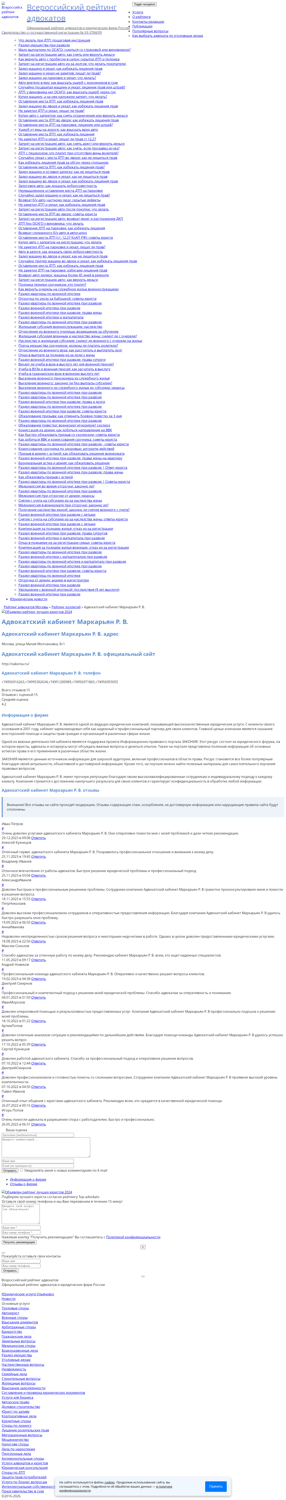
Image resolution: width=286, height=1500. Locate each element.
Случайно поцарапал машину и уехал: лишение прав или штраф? (71, 87)
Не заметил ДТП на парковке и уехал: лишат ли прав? (61, 247)
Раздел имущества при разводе (44, 45)
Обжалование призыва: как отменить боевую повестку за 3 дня (70, 416)
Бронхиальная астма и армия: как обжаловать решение (64, 463)
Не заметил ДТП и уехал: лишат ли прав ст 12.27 (57, 139)
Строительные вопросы (21, 1378)
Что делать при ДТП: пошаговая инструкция (54, 40)
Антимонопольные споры (23, 1458)
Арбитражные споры (19, 1327)
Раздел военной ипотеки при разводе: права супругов (62, 533)
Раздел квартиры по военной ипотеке (49, 293)
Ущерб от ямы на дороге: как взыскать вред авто (58, 129)
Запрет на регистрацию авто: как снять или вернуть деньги (66, 54)
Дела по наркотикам (18, 1449)
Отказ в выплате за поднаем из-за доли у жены (56, 355)
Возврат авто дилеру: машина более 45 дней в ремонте (63, 275)
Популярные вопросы (150, 31)
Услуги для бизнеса (17, 1397)
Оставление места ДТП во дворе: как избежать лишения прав (68, 120)
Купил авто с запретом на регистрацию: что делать (60, 242)
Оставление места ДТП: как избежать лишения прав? (61, 167)
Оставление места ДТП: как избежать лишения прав (60, 101)
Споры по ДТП (13, 1472)
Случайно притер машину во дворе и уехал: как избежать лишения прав (77, 261)
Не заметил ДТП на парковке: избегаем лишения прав (62, 270)
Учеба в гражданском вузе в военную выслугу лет (58, 373)
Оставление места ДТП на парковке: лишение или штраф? (65, 124)
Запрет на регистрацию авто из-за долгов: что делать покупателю (72, 63)
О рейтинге (141, 16)
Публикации (142, 26)
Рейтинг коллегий (66, 607)
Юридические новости (28, 599)
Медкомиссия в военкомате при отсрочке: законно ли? (63, 505)
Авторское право (16, 1402)
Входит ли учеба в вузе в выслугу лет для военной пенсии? (66, 364)
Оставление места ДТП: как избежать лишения (56, 134)
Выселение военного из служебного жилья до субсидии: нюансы (71, 387)
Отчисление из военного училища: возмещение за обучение (68, 331)
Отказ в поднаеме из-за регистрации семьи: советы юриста (66, 542)
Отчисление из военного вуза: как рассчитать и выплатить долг (70, 350)
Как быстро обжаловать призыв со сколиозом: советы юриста (69, 434)
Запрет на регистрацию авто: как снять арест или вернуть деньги (71, 143)
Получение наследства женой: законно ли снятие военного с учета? (74, 509)
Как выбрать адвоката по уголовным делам (167, 35)
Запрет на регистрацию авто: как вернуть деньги (58, 279)
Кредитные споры (16, 1421)
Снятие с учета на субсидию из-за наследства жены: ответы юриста (73, 519)
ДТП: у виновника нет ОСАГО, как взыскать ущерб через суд (67, 92)
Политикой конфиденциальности (133, 1237)
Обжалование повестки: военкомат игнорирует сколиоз (64, 425)
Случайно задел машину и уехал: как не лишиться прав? (64, 195)
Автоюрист (10, 1313)
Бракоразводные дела (20, 1350)
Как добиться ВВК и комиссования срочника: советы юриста (67, 439)
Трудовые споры (15, 1308)
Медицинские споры (18, 1345)
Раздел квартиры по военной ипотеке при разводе (60, 303)
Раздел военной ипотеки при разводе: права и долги (61, 401)
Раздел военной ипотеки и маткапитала (51, 317)
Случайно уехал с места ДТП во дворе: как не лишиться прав (67, 157)
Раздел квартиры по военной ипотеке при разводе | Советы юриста (74, 481)
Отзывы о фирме (23, 1184)
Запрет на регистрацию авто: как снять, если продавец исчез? (69, 148)
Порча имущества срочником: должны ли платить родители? (68, 345)
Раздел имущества (17, 1355)
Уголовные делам (16, 1359)
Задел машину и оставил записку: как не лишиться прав (64, 171)
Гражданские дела (16, 1336)
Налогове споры (15, 1444)
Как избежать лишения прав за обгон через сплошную (63, 162)
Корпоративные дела (19, 1416)
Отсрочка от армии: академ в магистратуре (53, 580)
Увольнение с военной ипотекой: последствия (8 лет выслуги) (68, 589)
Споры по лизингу (16, 1425)
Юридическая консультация (25, 1467)
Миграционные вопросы (22, 1435)
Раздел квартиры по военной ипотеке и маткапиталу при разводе (72, 561)
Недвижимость (14, 1369)
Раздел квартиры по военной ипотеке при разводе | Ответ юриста (72, 467)
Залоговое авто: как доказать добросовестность (57, 185)
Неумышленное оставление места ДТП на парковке (60, 190)
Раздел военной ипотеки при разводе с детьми (56, 514)
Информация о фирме (28, 1179)
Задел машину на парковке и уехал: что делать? (57, 77)
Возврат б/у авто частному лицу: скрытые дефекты (59, 200)
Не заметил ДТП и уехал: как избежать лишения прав (61, 204)
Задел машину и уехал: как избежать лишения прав (60, 68)
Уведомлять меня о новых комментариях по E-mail (65, 1170)
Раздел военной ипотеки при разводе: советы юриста (62, 411)
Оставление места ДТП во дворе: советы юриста (57, 214)
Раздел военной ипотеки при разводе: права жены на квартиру (70, 458)
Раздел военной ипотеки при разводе (49, 308)
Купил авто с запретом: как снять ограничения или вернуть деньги (73, 115)
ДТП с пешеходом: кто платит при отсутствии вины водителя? (68, 153)
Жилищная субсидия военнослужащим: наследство (60, 326)
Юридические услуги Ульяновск (28, 1294)
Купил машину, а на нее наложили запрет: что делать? (62, 96)
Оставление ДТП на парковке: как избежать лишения (61, 228)
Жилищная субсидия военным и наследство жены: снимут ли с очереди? (77, 336)
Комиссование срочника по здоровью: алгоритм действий (66, 448)
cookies (109, 1482)
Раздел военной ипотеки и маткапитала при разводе (61, 538)
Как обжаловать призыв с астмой (45, 477)
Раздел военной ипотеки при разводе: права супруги (62, 359)
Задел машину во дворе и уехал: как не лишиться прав (62, 176)
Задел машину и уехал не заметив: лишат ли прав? (59, 73)
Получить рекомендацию (19, 1242)
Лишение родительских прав (25, 1430)
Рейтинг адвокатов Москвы (26, 607)
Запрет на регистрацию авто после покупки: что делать (63, 209)
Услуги (137, 12)
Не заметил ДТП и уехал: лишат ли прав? (51, 110)
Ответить (38, 838)
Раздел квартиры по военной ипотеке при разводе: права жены (70, 472)
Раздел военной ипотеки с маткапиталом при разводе (62, 556)
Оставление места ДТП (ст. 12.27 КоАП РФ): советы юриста (65, 237)
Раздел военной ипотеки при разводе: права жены (60, 312)
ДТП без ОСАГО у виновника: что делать (51, 223)
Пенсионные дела (16, 1453)
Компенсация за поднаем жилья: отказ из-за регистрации (65, 528)
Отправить (10, 1170)
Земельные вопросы (18, 1341)
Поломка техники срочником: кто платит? (52, 284)
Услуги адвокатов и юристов (25, 1463)
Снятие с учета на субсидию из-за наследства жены (60, 500)
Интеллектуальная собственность (29, 1486)
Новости (8, 1298)
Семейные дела (14, 1374)
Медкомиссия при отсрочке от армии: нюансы (56, 495)
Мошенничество (15, 1439)
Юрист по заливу (16, 1411)
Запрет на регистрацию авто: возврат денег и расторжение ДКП (70, 218)
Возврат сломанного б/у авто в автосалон (52, 232)
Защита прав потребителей (24, 1477)
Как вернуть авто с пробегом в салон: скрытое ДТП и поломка (69, 59)
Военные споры (15, 1317)
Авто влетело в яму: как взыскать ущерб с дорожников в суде (68, 82)
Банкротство (12, 1331)
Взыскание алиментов (20, 1322)
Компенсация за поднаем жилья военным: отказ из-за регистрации (73, 547)
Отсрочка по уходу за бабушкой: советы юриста (57, 298)
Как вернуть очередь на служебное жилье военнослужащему (68, 289)
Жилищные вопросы (18, 1383)
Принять (216, 1486)
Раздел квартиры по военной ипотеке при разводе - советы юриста (73, 444)
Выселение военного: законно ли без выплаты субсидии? (65, 383)
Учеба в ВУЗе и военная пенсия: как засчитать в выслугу (64, 369)
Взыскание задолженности (23, 1388)
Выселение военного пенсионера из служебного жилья (64, 378)
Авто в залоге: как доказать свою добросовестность (60, 251)
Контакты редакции (148, 21)
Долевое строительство (21, 1406)
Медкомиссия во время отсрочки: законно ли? (56, 486)
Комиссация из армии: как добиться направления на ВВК (65, 430)
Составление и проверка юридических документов (43, 1392)
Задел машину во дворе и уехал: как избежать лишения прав (68, 106)
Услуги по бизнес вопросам (24, 1482)
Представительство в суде (23, 1491)
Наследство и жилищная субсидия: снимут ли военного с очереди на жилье (80, 340)
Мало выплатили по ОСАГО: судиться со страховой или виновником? (74, 49)
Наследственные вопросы (23, 1364)
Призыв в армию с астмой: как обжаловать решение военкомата (71, 453)
